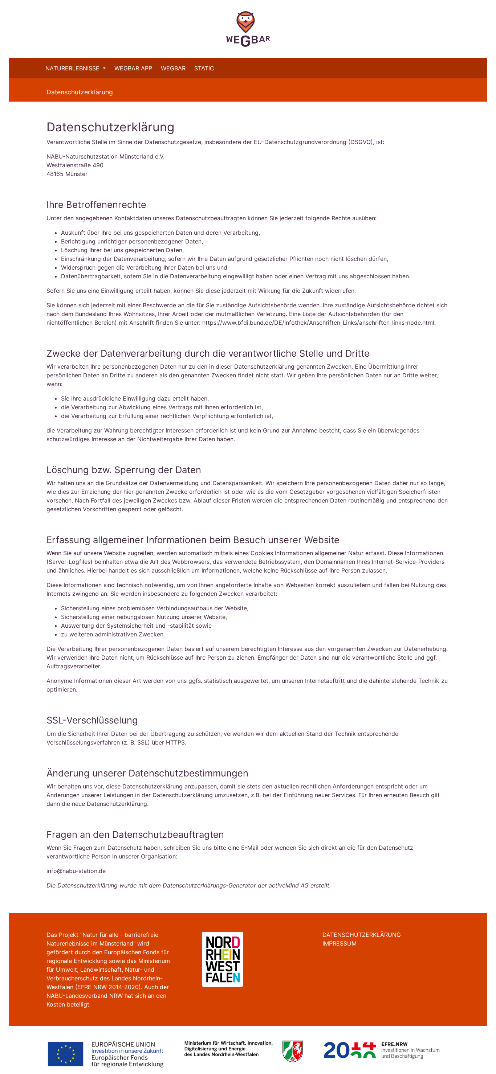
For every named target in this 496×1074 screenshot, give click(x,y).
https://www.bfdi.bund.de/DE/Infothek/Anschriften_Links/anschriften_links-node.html (318, 322)
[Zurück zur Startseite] (248, 29)
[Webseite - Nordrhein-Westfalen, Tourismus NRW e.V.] (213, 958)
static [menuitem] (204, 68)
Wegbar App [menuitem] (133, 68)
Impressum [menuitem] (339, 943)
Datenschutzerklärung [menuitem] (361, 934)
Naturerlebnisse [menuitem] (73, 68)
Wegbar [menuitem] (173, 68)
